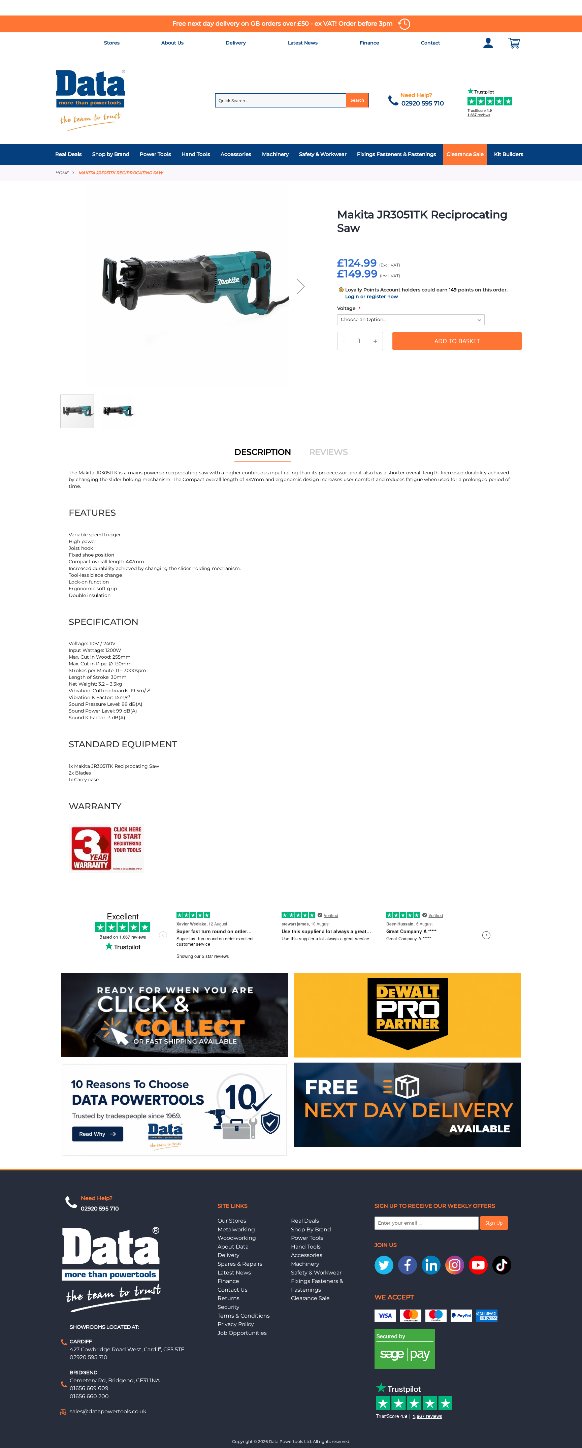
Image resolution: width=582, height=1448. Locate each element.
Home (61, 172)
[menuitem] (70, 154)
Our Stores (232, 1221)
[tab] (291, 154)
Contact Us (233, 1290)
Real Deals (305, 1221)
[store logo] (91, 100)
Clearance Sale (310, 1298)
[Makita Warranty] (106, 871)
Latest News (303, 43)
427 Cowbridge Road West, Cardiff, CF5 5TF (127, 1349)
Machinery (305, 1264)
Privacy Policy (236, 1324)
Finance (369, 43)
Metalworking (236, 1229)
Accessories (306, 1255)
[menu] (291, 154)
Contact (430, 43)
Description (262, 452)
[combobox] (292, 100)
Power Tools (307, 1238)
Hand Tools (306, 1247)
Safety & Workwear (316, 1272)
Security (228, 1307)
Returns (228, 1298)
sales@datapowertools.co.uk (108, 1411)
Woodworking (237, 1238)
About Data (233, 1247)
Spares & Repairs (240, 1264)
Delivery (236, 43)
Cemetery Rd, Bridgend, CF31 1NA (115, 1380)
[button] (300, 286)
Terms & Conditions (244, 1316)
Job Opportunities (242, 1333)
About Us (172, 43)
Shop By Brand (311, 1229)
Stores (112, 43)
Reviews (328, 452)
